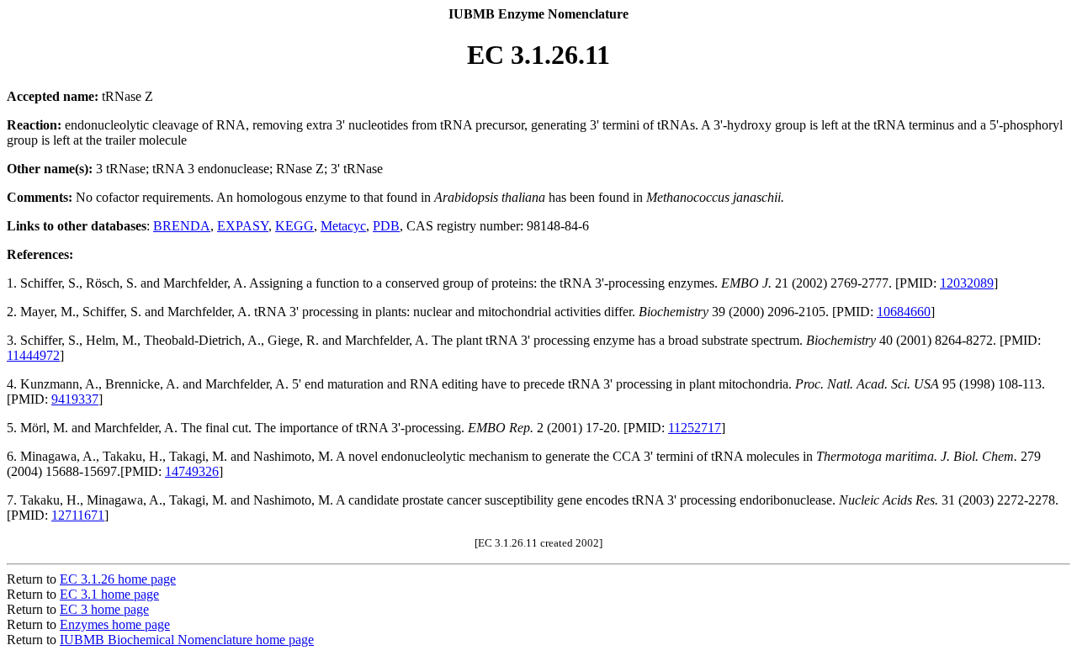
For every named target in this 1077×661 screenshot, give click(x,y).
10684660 (904, 311)
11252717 (694, 427)
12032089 (967, 283)
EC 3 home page (104, 609)
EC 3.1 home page (109, 594)
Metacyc (343, 226)
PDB (386, 226)
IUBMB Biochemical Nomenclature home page (187, 639)
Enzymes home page (115, 624)
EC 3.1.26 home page (118, 579)
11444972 (33, 355)
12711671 (77, 515)
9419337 (74, 399)
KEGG (294, 226)
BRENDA (181, 226)
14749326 (192, 471)
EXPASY (242, 226)
